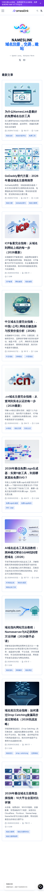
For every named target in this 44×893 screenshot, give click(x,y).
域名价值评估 (21, 136)
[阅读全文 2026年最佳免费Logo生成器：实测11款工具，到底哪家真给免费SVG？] (22, 463)
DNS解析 (19, 670)
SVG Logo (9, 508)
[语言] (41, 11)
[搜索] (37, 10)
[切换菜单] (2, 10)
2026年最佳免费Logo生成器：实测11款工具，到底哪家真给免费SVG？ (21, 473)
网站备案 (18, 281)
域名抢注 (9, 753)
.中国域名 (29, 356)
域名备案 (28, 281)
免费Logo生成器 (12, 503)
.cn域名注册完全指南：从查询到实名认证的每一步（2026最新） (21, 401)
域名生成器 (22, 583)
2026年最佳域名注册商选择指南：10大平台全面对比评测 (22, 798)
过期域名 (34, 753)
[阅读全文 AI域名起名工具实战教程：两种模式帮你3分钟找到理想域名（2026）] (22, 542)
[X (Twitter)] (20, 60)
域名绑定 (28, 670)
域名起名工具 (11, 587)
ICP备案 (9, 281)
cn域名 (8, 428)
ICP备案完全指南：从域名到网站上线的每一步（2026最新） (21, 248)
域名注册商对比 (23, 832)
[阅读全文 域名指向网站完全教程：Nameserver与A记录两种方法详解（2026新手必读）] (22, 621)
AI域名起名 (10, 583)
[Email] (24, 60)
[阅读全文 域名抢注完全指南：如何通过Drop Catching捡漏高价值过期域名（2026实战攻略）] (22, 704)
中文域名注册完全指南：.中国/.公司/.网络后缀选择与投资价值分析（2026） (21, 326)
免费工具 (32, 136)
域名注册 (9, 203)
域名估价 (9, 136)
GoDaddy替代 (21, 203)
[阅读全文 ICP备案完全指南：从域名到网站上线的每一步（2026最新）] (22, 237)
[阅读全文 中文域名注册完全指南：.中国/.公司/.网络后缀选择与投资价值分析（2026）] (22, 316)
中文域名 (9, 356)
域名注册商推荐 (11, 836)
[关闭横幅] (40, 3)
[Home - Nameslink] (21, 11)
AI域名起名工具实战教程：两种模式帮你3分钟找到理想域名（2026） (22, 552)
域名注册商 (33, 203)
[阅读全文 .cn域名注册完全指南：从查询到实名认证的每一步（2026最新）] (22, 391)
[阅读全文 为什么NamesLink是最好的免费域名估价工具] (22, 106)
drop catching (22, 753)
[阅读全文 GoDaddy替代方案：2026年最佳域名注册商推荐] (22, 170)
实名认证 (27, 428)
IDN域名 (19, 356)
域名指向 (9, 670)
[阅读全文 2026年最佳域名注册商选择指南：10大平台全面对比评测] (22, 787)
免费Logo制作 (26, 503)
